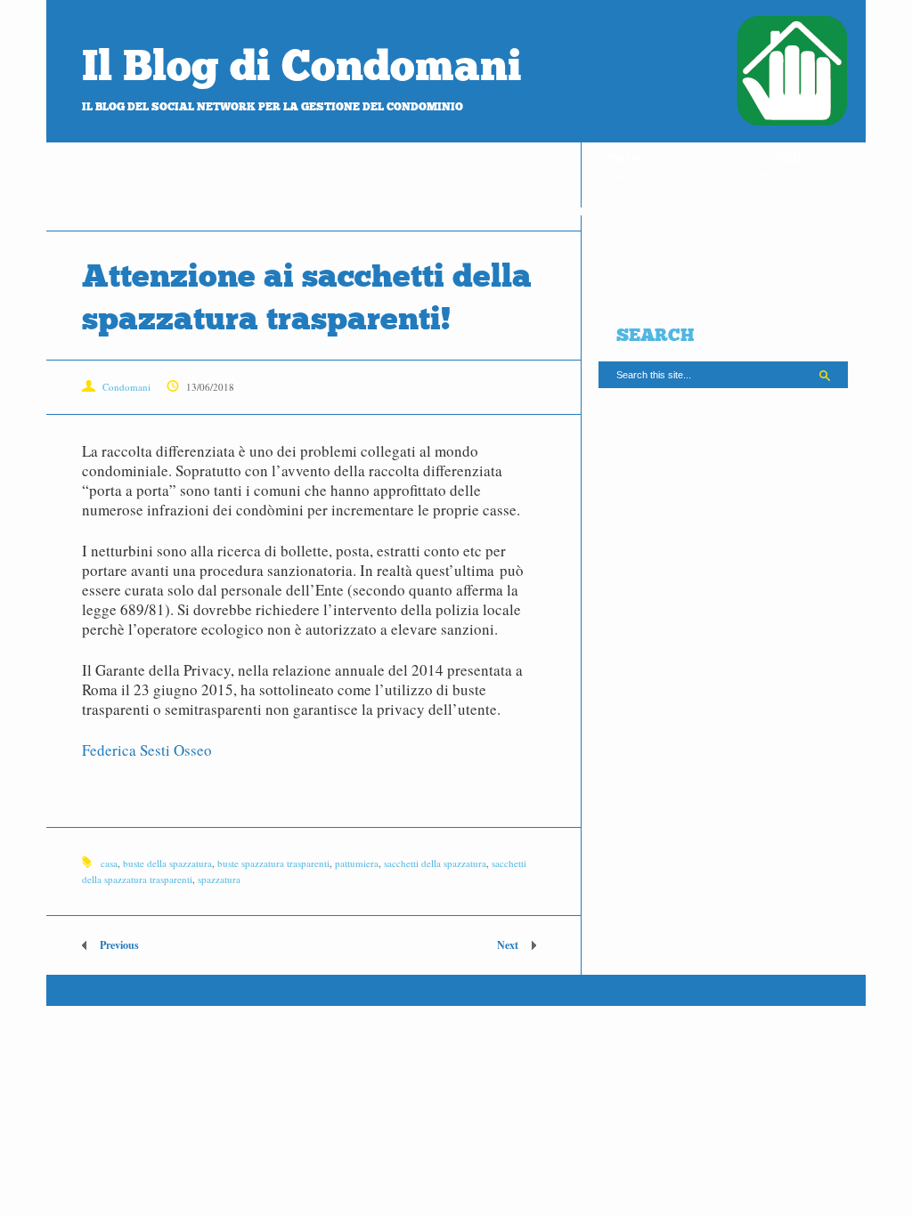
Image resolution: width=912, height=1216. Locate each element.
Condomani (126, 386)
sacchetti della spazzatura (435, 863)
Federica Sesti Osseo (147, 750)
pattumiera (357, 863)
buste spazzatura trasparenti (273, 863)
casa (109, 863)
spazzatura (219, 879)
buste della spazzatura (167, 863)
